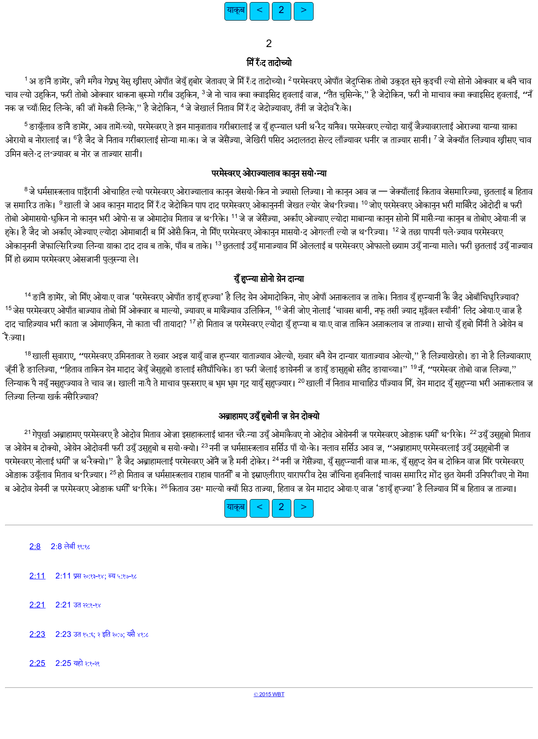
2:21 (37, 606)
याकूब (236, 11)
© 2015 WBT (269, 695)
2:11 (37, 577)
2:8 (35, 548)
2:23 (37, 635)
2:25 (37, 664)
